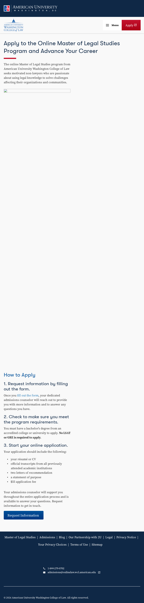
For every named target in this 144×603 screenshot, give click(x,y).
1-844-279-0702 (53, 568)
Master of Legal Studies (20, 537)
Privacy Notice (126, 537)
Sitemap (97, 544)
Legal (109, 537)
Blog (62, 537)
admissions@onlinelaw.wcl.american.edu (72, 572)
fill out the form (27, 395)
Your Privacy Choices (52, 544)
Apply (133, 26)
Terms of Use (79, 544)
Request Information (24, 515)
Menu (115, 25)
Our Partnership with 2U (85, 537)
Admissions (47, 537)
